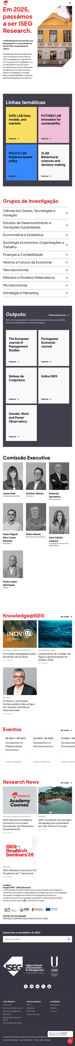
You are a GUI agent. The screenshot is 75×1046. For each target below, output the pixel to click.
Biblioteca (7, 1014)
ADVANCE (7, 918)
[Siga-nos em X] (43, 986)
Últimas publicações (57, 315)
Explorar (12, 138)
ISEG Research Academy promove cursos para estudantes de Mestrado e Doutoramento (18, 824)
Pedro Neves (33, 534)
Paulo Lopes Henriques (10, 583)
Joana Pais (9, 493)
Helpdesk (30, 1008)
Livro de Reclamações (10, 1040)
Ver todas (65, 616)
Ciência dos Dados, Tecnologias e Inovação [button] (29, 213)
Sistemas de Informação (13, 1008)
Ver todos (65, 730)
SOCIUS (38, 918)
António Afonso (35, 493)
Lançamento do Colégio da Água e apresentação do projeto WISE (54, 656)
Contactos (7, 1005)
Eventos (53, 1011)
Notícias (53, 1008)
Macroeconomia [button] (16, 270)
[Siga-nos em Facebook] (26, 986)
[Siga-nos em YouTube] (49, 986)
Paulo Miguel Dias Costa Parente (10, 537)
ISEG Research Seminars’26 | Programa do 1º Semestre (20, 872)
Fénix (29, 1005)
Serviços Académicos (11, 1011)
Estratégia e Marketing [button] (20, 293)
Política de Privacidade (42, 1040)
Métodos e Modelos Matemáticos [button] (29, 278)
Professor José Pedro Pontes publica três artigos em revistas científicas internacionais (19, 705)
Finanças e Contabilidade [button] (23, 255)
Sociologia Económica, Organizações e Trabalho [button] (33, 245)
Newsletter (54, 1005)
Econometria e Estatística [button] (23, 235)
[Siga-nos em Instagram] (32, 986)
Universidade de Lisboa (12, 1023)
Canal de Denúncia (26, 1040)
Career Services (33, 1014)
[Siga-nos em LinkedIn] (37, 986)
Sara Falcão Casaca (56, 539)
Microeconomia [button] (15, 285)
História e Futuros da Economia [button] (27, 262)
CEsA (25, 918)
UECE (45, 918)
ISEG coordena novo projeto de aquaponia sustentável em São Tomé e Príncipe (54, 823)
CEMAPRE (17, 918)
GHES (31, 918)
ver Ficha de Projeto (35, 900)
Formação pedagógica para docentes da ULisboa (19, 655)
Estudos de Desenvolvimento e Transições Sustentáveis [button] (27, 225)
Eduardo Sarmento (55, 495)
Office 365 (31, 1011)
